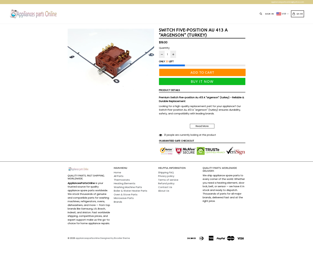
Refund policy (166, 183)
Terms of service (168, 179)
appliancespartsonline (88, 238)
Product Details (169, 90)
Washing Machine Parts (128, 187)
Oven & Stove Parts (125, 194)
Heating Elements (124, 183)
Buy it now (202, 81)
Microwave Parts (124, 198)
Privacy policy (166, 176)
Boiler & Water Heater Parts (130, 190)
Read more (202, 126)
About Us (163, 190)
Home (117, 172)
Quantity (164, 48)
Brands (118, 201)
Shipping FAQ (166, 172)
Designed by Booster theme (115, 238)
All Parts (118, 176)
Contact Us (165, 187)
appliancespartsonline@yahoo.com (287, 2)
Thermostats (122, 179)
